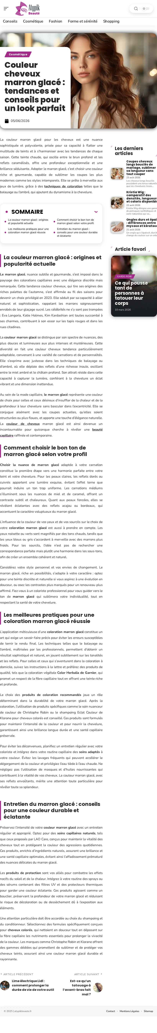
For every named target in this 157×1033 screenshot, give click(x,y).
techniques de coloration (63, 186)
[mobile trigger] (7, 8)
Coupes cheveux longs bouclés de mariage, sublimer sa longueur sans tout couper (141, 167)
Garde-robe (124, 276)
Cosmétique (18, 54)
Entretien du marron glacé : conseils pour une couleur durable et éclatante (77, 232)
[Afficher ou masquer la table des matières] (70, 211)
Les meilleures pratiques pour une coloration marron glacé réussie (28, 230)
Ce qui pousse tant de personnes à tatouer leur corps (131, 293)
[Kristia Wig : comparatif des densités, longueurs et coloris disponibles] (117, 202)
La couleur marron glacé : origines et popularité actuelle (28, 221)
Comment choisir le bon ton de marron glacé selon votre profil (75, 221)
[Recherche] (136, 9)
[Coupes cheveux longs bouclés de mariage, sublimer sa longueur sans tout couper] (117, 173)
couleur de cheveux (23, 424)
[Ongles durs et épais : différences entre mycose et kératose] (117, 227)
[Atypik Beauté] (27, 8)
